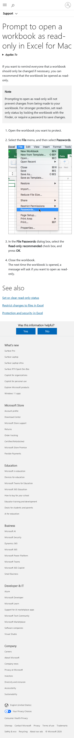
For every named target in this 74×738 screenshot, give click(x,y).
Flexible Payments (13, 453)
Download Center (13, 417)
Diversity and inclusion (15, 682)
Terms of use (48, 725)
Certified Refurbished (14, 441)
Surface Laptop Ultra (14, 362)
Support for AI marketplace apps (19, 609)
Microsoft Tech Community (17, 615)
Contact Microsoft (23, 725)
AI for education (12, 513)
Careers (8, 651)
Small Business (11, 573)
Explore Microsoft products (17, 387)
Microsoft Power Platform (16, 555)
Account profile (11, 410)
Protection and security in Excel (22, 313)
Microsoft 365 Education (16, 489)
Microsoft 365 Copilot (14, 567)
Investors (9, 675)
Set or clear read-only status (20, 298)
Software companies (14, 627)
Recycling (23, 731)
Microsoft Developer (14, 597)
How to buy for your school (17, 495)
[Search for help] (13, 5)
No (47, 331)
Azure (7, 591)
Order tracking (11, 435)
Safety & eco (10, 731)
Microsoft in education (15, 471)
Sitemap (8, 725)
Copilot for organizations (16, 375)
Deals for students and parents (19, 507)
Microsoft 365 (11, 549)
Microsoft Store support (15, 423)
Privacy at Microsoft (14, 669)
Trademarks (62, 725)
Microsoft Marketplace (15, 621)
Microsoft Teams (12, 561)
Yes (26, 331)
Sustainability (11, 694)
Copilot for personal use (16, 381)
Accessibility (10, 688)
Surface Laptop (11, 356)
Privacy (37, 725)
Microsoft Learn (12, 603)
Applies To (11, 54)
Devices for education (14, 477)
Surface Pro (10, 350)
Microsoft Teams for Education (19, 483)
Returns (8, 429)
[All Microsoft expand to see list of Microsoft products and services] (4, 5)
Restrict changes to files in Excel (23, 305)
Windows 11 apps (13, 393)
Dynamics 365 (11, 543)
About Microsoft (12, 657)
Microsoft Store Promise (16, 447)
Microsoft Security (13, 537)
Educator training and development (21, 501)
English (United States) (20, 705)
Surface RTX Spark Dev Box (17, 369)
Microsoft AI (10, 531)
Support (8, 13)
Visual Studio (11, 634)
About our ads (36, 731)
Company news (11, 663)
